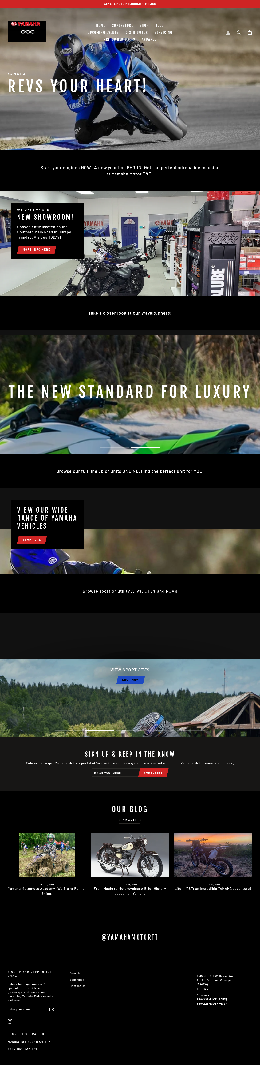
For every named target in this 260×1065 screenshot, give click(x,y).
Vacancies (77, 979)
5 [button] (191, 730)
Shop (144, 25)
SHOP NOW (130, 679)
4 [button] (160, 730)
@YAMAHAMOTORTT (130, 937)
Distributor (136, 32)
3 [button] (130, 730)
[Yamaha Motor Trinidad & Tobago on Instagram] (10, 1021)
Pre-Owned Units (119, 39)
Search (75, 973)
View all (130, 820)
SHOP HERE (32, 539)
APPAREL (149, 39)
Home (100, 25)
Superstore (122, 25)
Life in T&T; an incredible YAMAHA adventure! (213, 888)
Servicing (163, 32)
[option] (130, 4)
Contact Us (77, 986)
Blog (159, 25)
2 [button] (145, 448)
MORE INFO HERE (36, 249)
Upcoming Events (103, 32)
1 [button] (114, 448)
